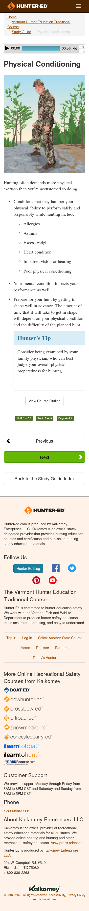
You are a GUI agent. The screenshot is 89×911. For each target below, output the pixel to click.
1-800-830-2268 (16, 810)
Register (42, 647)
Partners (61, 647)
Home (12, 16)
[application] (44, 48)
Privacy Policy (76, 895)
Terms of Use (47, 899)
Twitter (72, 568)
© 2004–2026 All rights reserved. (26, 895)
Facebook (56, 568)
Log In (27, 637)
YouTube (53, 580)
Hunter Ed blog (28, 568)
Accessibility (57, 895)
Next (44, 457)
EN (82, 47)
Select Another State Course (60, 637)
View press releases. (67, 842)
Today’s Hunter (44, 657)
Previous (44, 440)
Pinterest (36, 580)
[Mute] (75, 49)
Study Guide (21, 31)
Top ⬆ (11, 637)
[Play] (7, 48)
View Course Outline (45, 400)
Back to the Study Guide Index (45, 478)
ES (82, 51)
